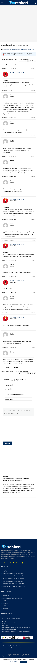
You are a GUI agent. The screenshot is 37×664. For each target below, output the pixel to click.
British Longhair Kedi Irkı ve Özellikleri (12, 581)
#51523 (33, 195)
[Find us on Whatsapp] (19, 563)
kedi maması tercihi (7, 624)
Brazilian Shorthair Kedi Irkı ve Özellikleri (13, 578)
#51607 (33, 219)
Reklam (22, 648)
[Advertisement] (18, 23)
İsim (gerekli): (8, 389)
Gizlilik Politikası (14, 662)
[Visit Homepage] (18, 2)
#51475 (33, 91)
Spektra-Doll (5, 595)
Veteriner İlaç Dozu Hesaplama (11, 646)
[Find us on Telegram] (22, 563)
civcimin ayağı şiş (19, 49)
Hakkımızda (23, 646)
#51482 (33, 176)
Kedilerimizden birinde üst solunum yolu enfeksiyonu (16, 627)
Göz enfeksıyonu (6, 626)
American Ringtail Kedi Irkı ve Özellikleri (13, 583)
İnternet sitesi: (9, 399)
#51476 (33, 117)
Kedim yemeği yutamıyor (9, 629)
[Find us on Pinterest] (10, 563)
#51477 (33, 136)
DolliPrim (4, 601)
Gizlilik (27, 648)
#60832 (33, 313)
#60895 (33, 329)
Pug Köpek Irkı (6, 571)
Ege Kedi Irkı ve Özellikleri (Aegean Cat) (13, 576)
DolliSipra (5, 606)
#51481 (33, 156)
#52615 (33, 276)
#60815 (33, 292)
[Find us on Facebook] (1, 563)
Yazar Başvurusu (6, 648)
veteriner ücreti (6, 620)
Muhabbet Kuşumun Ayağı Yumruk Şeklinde (14, 622)
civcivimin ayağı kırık (29, 49)
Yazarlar (30, 646)
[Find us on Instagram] (16, 563)
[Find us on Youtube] (13, 563)
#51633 (33, 240)
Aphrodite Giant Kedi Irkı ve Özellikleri (12, 573)
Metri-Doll (5, 603)
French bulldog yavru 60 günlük (11, 618)
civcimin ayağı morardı (9, 49)
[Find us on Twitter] (4, 563)
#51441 (33, 68)
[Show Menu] (2, 2)
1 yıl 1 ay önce (29, 53)
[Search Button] (35, 2)
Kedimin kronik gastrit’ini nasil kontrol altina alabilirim (16, 631)
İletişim (32, 648)
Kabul (23, 662)
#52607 (33, 260)
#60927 (33, 347)
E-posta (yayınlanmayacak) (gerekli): (15, 394)
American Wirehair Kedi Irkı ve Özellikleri (13, 586)
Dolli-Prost (5, 608)
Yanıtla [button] (14, 68)
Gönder (7, 443)
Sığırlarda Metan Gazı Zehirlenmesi (12, 598)
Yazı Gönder (15, 648)
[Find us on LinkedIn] (7, 563)
